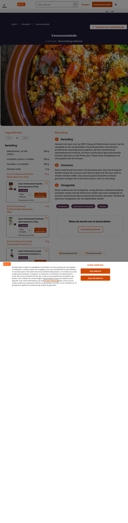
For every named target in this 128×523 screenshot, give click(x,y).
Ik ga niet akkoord (95, 278)
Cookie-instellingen (95, 265)
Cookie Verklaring (51, 281)
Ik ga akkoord (95, 271)
